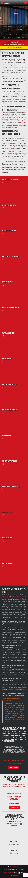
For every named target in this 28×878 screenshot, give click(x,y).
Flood (8, 596)
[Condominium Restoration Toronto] (14, 470)
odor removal (16, 98)
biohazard (13, 148)
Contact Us (14, 807)
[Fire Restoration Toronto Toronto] (14, 419)
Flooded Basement (7, 29)
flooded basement (17, 64)
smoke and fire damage (11, 93)
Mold (5, 596)
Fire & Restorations (7, 32)
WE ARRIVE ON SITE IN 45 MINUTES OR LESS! (14, 47)
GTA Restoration (13, 763)
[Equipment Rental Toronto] (14, 521)
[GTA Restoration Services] (14, 866)
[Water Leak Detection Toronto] (14, 342)
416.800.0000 (14, 43)
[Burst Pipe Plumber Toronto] (14, 291)
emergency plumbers (18, 65)
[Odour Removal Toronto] (14, 444)
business (7, 732)
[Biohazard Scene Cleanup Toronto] (14, 393)
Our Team (3, 172)
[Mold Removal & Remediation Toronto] (14, 265)
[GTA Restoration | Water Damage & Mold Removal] (5, 2)
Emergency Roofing (7, 37)
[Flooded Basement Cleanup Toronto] (14, 214)
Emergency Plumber (7, 26)
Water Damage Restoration (17, 596)
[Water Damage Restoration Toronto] (14, 188)
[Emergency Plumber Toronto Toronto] (14, 316)
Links (23, 869)
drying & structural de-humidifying (10, 125)
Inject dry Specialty (7, 34)
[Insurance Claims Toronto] (14, 547)
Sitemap (19, 869)
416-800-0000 (14, 768)
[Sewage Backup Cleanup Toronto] (14, 239)
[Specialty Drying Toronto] (14, 367)
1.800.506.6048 (15, 875)
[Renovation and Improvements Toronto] (14, 495)
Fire (3, 596)
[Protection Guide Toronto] (14, 572)
